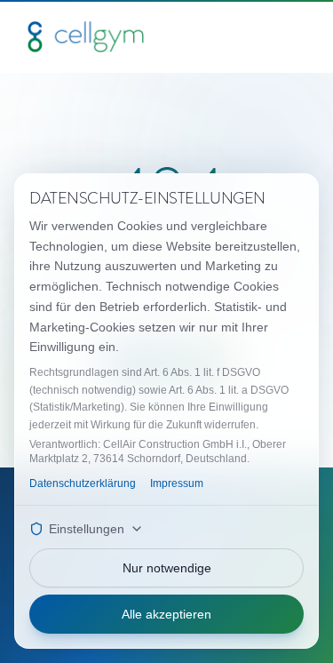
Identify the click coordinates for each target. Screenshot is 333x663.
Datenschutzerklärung (82, 483)
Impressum (176, 483)
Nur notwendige (167, 568)
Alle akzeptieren (166, 614)
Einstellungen (86, 529)
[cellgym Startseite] (85, 36)
